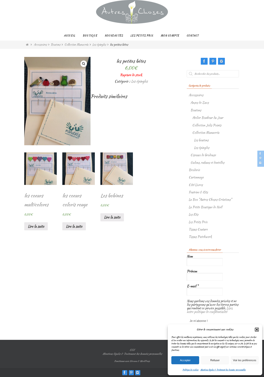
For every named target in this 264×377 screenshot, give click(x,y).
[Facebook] (260, 153)
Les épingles (99, 45)
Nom (190, 256)
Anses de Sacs (199, 102)
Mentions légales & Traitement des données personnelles (223, 369)
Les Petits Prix (198, 222)
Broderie (194, 169)
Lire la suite (36, 226)
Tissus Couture (198, 229)
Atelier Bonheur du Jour (207, 117)
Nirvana (133, 361)
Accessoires (40, 45)
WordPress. (145, 361)
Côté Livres (196, 184)
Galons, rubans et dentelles (207, 162)
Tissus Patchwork (200, 236)
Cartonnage (196, 177)
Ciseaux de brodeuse (203, 155)
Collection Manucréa (76, 45)
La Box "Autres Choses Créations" (210, 199)
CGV (132, 350)
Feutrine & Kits (198, 192)
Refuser (215, 360)
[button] (257, 329)
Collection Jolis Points (206, 125)
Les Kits (193, 214)
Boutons (55, 45)
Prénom (192, 271)
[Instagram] (260, 163)
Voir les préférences (244, 360)
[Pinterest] (260, 158)
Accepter (185, 360)
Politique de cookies (190, 369)
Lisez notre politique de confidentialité (210, 310)
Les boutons (201, 140)
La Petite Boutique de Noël (205, 207)
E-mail (192, 286)
